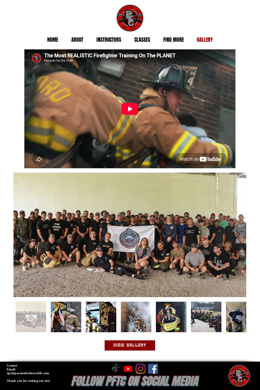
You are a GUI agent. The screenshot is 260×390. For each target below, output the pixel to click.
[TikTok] (116, 369)
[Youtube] (128, 369)
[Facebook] (153, 369)
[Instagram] (140, 369)
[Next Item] (237, 235)
